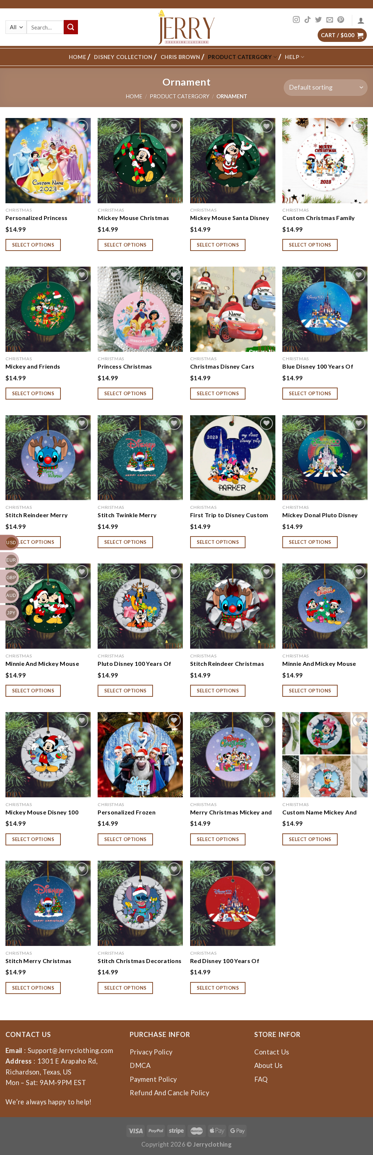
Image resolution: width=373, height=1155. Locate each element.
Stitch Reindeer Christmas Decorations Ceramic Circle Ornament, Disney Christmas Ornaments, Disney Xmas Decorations (231, 663)
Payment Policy (153, 1079)
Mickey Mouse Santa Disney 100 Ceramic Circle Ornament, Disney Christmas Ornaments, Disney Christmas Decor (232, 217)
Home (77, 57)
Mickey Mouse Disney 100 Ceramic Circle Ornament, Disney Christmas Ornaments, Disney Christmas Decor (48, 812)
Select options (33, 245)
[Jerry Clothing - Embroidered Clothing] (187, 27)
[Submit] (71, 27)
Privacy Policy (151, 1052)
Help (292, 57)
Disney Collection (123, 57)
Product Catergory (240, 57)
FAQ (261, 1079)
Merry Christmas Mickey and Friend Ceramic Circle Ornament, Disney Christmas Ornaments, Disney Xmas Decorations (231, 812)
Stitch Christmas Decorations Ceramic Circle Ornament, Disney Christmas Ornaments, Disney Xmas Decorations (140, 960)
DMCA (140, 1065)
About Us (268, 1065)
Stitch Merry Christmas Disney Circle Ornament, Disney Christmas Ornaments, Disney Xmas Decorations (48, 960)
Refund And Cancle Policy (169, 1093)
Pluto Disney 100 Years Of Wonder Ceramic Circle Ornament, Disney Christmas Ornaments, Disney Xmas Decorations (139, 663)
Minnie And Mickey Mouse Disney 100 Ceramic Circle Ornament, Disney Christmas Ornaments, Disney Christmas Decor (48, 663)
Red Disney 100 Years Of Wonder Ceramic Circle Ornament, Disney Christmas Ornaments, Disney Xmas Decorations (231, 960)
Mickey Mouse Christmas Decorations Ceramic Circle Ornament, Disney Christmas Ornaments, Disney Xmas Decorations (139, 217)
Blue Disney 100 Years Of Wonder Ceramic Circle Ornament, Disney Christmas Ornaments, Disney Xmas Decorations (323, 366)
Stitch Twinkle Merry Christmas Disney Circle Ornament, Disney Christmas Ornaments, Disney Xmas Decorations (139, 514)
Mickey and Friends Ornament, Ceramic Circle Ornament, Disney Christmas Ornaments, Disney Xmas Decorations (46, 366)
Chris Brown (180, 57)
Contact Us (271, 1052)
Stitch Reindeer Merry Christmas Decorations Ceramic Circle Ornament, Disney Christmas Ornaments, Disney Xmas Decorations (48, 514)
